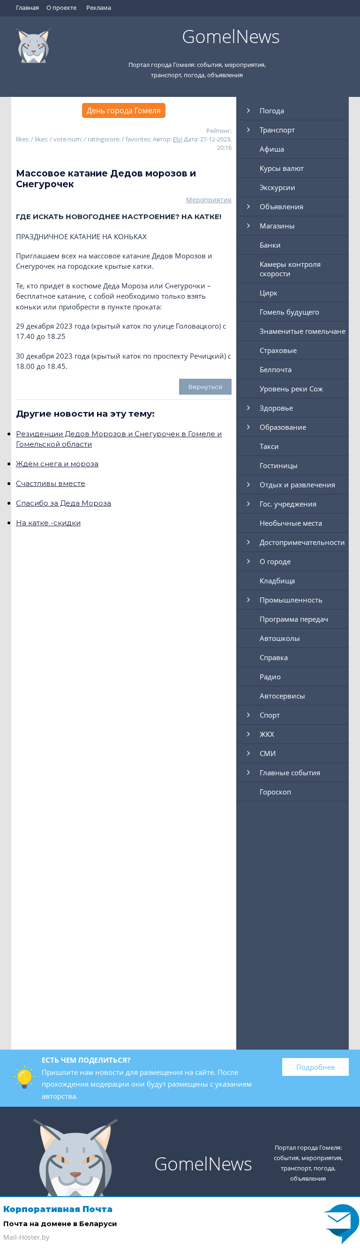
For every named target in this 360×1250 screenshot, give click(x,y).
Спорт (270, 715)
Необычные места (291, 523)
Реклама (98, 7)
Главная (27, 7)
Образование (283, 427)
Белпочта (276, 369)
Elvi (177, 139)
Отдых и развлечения (297, 484)
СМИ (268, 753)
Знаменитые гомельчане (302, 331)
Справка (274, 657)
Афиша (272, 149)
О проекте (61, 7)
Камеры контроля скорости (290, 268)
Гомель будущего (289, 311)
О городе (275, 561)
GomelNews (231, 35)
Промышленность (291, 599)
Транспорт (277, 129)
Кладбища (277, 580)
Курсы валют (282, 168)
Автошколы (280, 638)
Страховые (278, 350)
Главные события (290, 772)
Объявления (281, 206)
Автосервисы (282, 695)
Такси (269, 446)
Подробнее (315, 1067)
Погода (272, 110)
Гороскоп (275, 791)
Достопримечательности (302, 542)
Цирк (269, 292)
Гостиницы (279, 465)
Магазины (277, 225)
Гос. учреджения (288, 503)
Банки (270, 245)
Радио (270, 676)
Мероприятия (209, 199)
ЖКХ (267, 734)
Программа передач (294, 619)
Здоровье (276, 407)
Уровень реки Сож (291, 388)
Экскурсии (277, 187)
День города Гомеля (124, 110)
